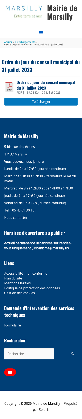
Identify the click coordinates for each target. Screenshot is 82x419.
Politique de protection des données (32, 288)
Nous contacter (16, 217)
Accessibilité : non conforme (25, 273)
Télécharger (41, 101)
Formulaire (12, 325)
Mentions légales (17, 283)
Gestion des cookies (19, 293)
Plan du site (13, 278)
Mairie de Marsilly (62, 12)
